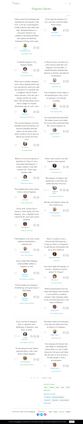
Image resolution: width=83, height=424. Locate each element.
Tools (25, 255)
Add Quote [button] (62, 411)
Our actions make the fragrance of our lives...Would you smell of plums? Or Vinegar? (56, 269)
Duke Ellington (31, 279)
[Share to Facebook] (34, 47)
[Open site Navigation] (70, 4)
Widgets (68, 411)
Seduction (30, 255)
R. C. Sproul (47, 397)
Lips (55, 215)
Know (26, 183)
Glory (58, 260)
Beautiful (26, 150)
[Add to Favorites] (15, 47)
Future (51, 313)
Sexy (22, 53)
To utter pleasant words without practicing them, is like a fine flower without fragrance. (26, 351)
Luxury (25, 202)
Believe (22, 183)
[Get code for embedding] (48, 106)
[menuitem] (68, 15)
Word (21, 342)
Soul (53, 136)
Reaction (26, 117)
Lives (52, 282)
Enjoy (52, 35)
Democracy (60, 313)
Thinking (21, 117)
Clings (60, 111)
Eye (56, 260)
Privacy (55, 411)
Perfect (30, 150)
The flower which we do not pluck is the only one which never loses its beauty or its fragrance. (56, 324)
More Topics (47, 390)
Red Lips (59, 215)
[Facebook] (38, 414)
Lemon (28, 230)
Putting (26, 303)
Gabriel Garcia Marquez (58, 397)
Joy (54, 260)
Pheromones (31, 117)
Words (21, 364)
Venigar (60, 282)
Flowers (56, 86)
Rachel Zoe (47, 400)
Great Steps (31, 303)
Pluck (60, 338)
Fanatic (31, 75)
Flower (56, 338)
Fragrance (26, 53)
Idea (57, 371)
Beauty (53, 338)
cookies (18, 421)
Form (59, 136)
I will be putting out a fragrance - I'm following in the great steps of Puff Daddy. (27, 288)
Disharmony (31, 342)
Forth (60, 86)
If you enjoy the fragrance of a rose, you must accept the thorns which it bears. (56, 22)
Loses (60, 172)
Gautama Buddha (64, 400)
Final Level (32, 411)
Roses (51, 111)
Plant (56, 136)
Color (52, 86)
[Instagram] (45, 414)
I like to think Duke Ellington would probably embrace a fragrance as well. (26, 264)
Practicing (31, 364)
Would (22, 75)
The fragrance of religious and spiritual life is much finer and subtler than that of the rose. (56, 181)
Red (53, 215)
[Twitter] (41, 414)
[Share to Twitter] (38, 47)
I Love (59, 371)
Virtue (52, 172)
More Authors (47, 403)
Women (53, 371)
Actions (55, 282)
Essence (56, 172)
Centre (30, 53)
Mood (22, 255)
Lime (31, 230)
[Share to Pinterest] (67, 106)
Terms (50, 411)
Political (55, 313)
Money (22, 202)
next (50, 378)
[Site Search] (66, 4)
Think (20, 279)
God (23, 150)
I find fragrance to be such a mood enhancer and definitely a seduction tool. (26, 241)
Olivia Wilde (55, 400)
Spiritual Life (60, 196)
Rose (55, 35)
